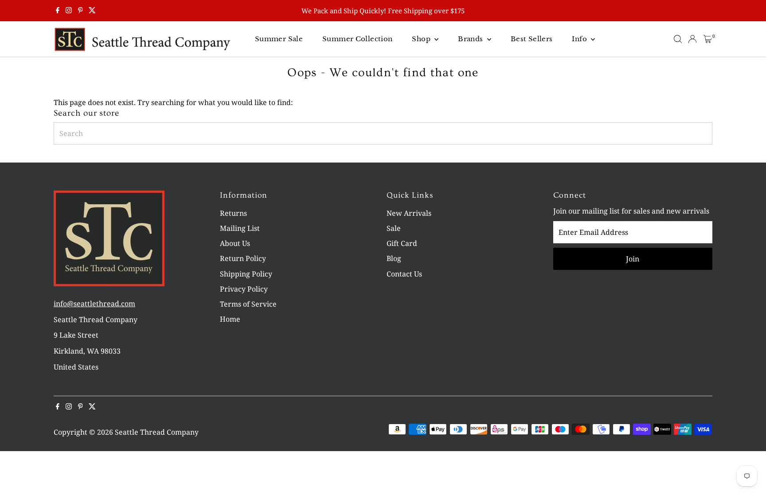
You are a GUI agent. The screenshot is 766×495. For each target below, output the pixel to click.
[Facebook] (58, 10)
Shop (422, 39)
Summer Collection (357, 39)
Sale (394, 228)
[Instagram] (68, 10)
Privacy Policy (244, 289)
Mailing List (240, 228)
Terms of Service (248, 304)
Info (580, 39)
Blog (394, 258)
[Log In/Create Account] (692, 39)
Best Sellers (532, 39)
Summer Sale (279, 39)
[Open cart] (707, 39)
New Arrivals (409, 213)
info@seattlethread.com (94, 303)
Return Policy (243, 258)
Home (230, 319)
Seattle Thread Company (157, 432)
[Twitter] (92, 10)
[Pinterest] (80, 10)
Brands (471, 39)
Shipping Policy (246, 274)
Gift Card (402, 243)
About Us (235, 243)
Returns (233, 213)
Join (632, 259)
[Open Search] (678, 39)
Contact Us (404, 274)
